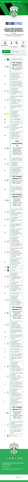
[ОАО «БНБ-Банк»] (19, 477)
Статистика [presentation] (15, 51)
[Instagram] (18, 24)
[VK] (10, 24)
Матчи (19, 1)
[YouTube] (12, 24)
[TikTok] (7, 24)
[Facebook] (15, 24)
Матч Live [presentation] (6, 51)
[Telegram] (21, 24)
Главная (2, 1)
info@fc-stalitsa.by (6, 466)
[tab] (6, 51)
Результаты (13, 1)
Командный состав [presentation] (9, 54)
